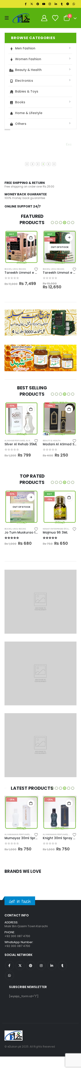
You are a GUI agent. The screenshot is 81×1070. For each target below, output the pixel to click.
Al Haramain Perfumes (16, 834)
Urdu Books (19, 268)
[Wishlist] (55, 18)
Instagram (41, 965)
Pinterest (30, 965)
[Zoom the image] (40, 312)
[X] (31, 4)
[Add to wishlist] (36, 269)
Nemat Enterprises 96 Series (58, 528)
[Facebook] (25, 4)
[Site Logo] (21, 18)
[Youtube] (43, 4)
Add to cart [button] (31, 238)
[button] (7, 18)
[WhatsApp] (73, 4)
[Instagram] (49, 4)
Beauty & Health (28, 70)
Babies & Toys (26, 91)
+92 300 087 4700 (17, 946)
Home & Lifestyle (28, 113)
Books (20, 102)
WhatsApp (9, 975)
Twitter (20, 965)
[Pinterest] (37, 4)
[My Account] (44, 18)
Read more (69, 238)
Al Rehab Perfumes (14, 440)
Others (20, 123)
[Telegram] (67, 4)
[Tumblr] (62, 4)
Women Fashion (28, 59)
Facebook (9, 965)
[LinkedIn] (55, 4)
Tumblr (62, 965)
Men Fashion (25, 48)
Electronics (24, 80)
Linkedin (51, 965)
